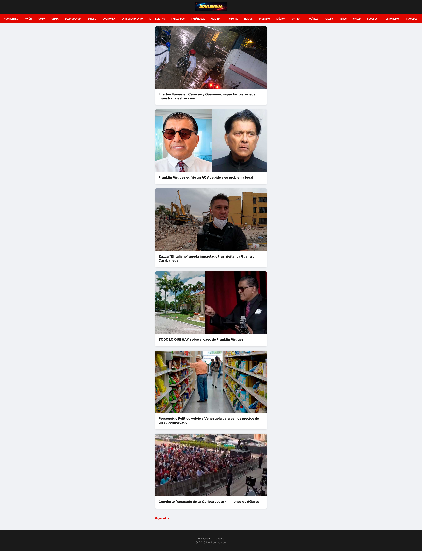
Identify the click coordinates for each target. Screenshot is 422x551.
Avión (28, 18)
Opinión (296, 18)
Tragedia (411, 18)
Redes (343, 18)
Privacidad (204, 538)
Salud (357, 18)
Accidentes (11, 18)
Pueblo (329, 18)
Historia (232, 18)
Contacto (219, 538)
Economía (109, 18)
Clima (55, 18)
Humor (248, 18)
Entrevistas (157, 18)
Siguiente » (162, 518)
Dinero (92, 18)
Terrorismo (391, 18)
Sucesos (372, 18)
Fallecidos (178, 18)
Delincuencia (73, 18)
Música (280, 18)
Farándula (198, 18)
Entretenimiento (132, 18)
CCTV (41, 18)
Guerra (215, 18)
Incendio (264, 18)
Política (313, 18)
